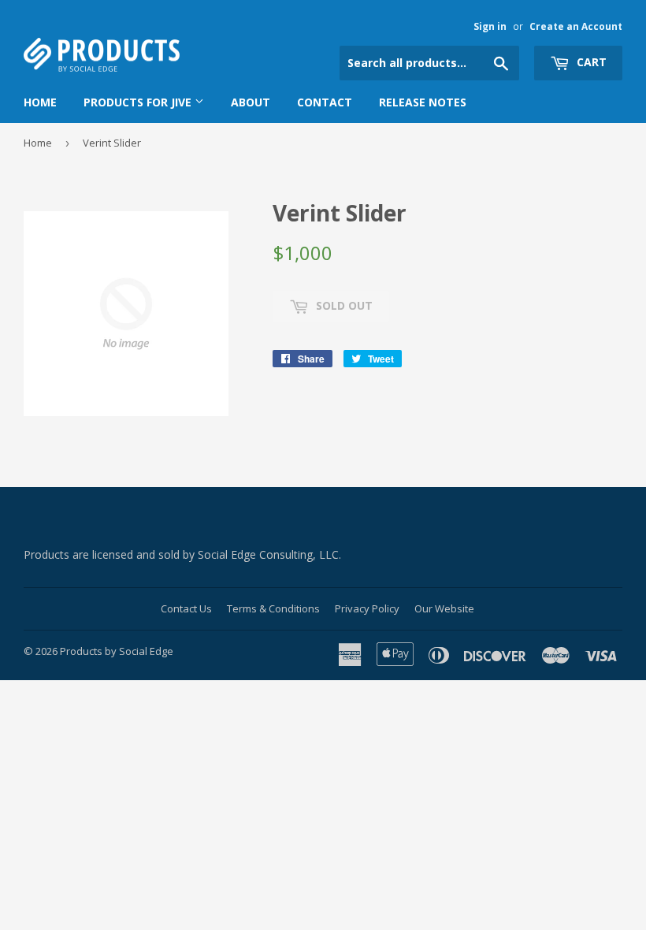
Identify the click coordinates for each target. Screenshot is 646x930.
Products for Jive (139, 102)
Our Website (444, 608)
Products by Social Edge (116, 651)
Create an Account (575, 26)
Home (40, 102)
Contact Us (186, 608)
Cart (590, 61)
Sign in (490, 26)
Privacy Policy (367, 608)
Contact (324, 102)
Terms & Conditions (273, 608)
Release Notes (422, 102)
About (250, 102)
